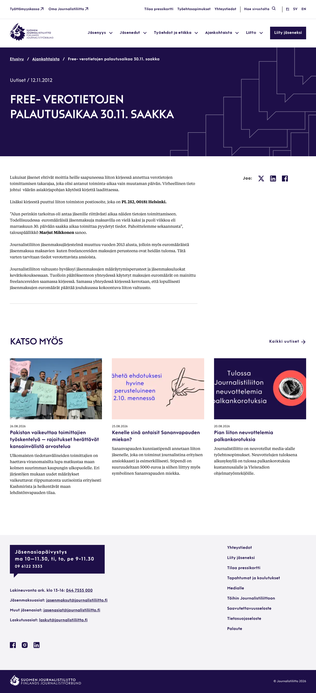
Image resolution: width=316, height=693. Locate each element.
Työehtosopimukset (194, 9)
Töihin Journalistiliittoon (251, 599)
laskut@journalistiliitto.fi (63, 620)
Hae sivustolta (256, 9)
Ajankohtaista (46, 59)
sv (295, 9)
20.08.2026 (222, 426)
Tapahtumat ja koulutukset (253, 578)
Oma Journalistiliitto (66, 9)
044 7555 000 (79, 591)
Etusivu (17, 59)
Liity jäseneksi (288, 33)
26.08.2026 (18, 426)
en (303, 9)
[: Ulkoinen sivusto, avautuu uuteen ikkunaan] (261, 178)
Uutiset (18, 80)
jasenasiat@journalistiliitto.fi (71, 610)
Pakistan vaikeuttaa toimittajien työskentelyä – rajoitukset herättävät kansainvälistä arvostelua (54, 439)
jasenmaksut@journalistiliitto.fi (76, 601)
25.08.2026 (120, 426)
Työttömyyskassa (25, 9)
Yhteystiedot (225, 9)
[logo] (31, 40)
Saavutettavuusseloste (249, 609)
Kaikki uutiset (284, 342)
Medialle (235, 588)
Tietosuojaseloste (244, 619)
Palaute (234, 629)
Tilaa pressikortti (159, 9)
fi (287, 9)
